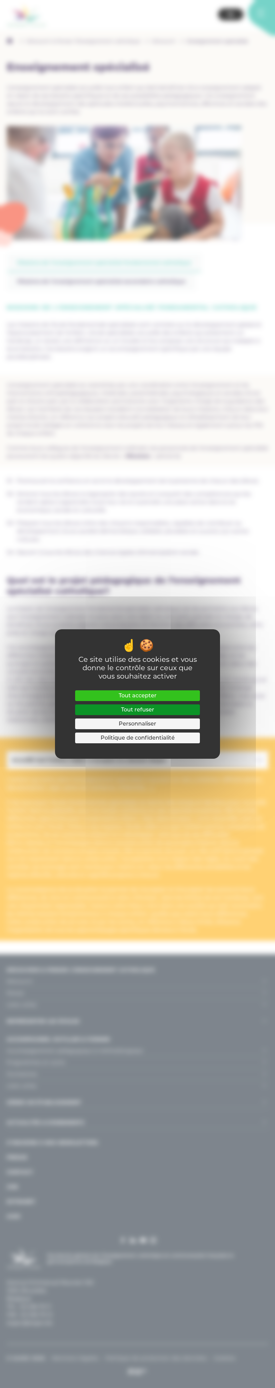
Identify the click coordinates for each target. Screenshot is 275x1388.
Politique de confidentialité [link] (138, 738)
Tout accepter (138, 695)
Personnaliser (137, 723)
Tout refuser (137, 709)
